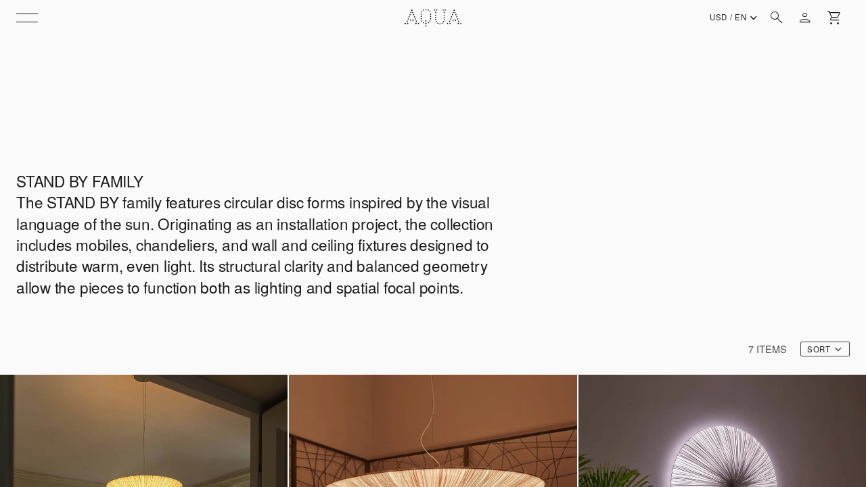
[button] (825, 349)
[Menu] (27, 17)
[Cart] (835, 17)
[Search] (777, 17)
